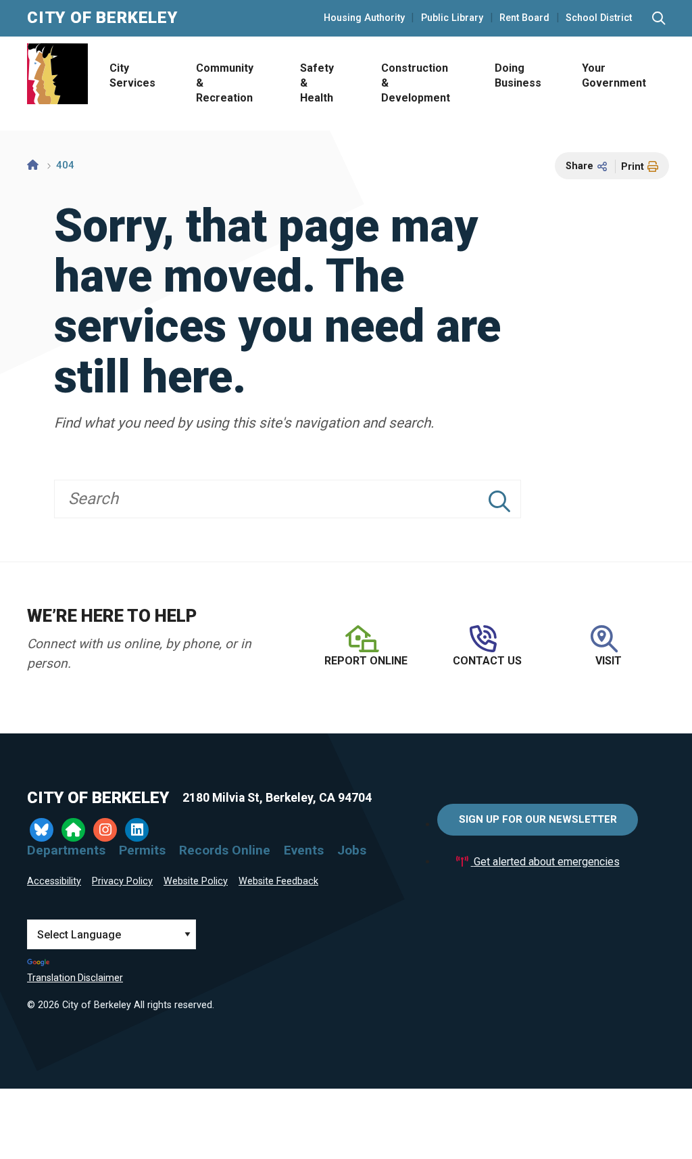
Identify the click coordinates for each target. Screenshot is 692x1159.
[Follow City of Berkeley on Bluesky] (41, 830)
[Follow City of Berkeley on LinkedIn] (137, 830)
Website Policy (196, 881)
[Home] (33, 165)
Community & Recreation (224, 83)
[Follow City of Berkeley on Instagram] (105, 830)
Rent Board (524, 18)
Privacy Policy (122, 881)
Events (304, 850)
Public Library (452, 18)
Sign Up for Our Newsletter (538, 819)
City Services (132, 75)
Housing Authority (364, 18)
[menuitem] (131, 84)
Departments (66, 850)
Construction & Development (415, 83)
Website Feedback (278, 881)
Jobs (351, 850)
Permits (142, 850)
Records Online (224, 850)
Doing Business (518, 75)
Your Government (614, 75)
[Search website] (658, 18)
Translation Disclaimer (75, 977)
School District (599, 18)
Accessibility (54, 881)
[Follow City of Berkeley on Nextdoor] (73, 830)
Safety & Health (317, 83)
